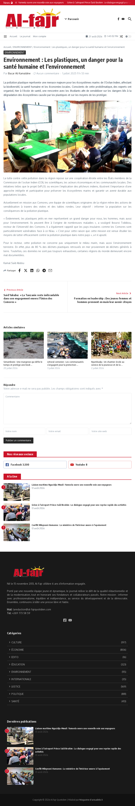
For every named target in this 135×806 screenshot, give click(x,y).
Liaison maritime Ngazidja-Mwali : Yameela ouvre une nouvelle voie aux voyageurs (71, 484)
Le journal (25, 36)
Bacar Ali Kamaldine (19, 73)
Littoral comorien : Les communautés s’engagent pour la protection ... (65, 363)
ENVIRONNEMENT (22, 47)
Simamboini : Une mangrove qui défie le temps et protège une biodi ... (23, 363)
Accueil (13, 36)
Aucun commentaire (48, 73)
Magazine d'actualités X (91, 799)
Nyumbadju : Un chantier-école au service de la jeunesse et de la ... (107, 363)
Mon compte (39, 36)
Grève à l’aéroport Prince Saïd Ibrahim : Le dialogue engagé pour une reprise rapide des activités (79, 505)
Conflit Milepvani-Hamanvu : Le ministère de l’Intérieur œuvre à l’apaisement (69, 525)
